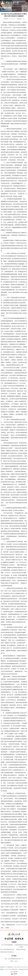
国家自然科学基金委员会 (7, 952)
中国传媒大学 (10, 967)
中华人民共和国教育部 (7, 944)
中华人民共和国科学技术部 (7, 949)
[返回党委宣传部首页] (9, 0)
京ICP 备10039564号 (19, 967)
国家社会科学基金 (21, 949)
